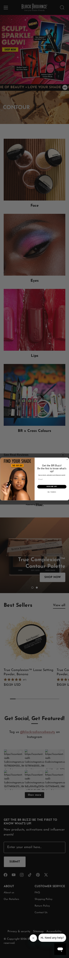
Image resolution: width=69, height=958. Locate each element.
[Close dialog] (67, 459)
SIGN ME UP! (51, 486)
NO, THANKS (51, 492)
